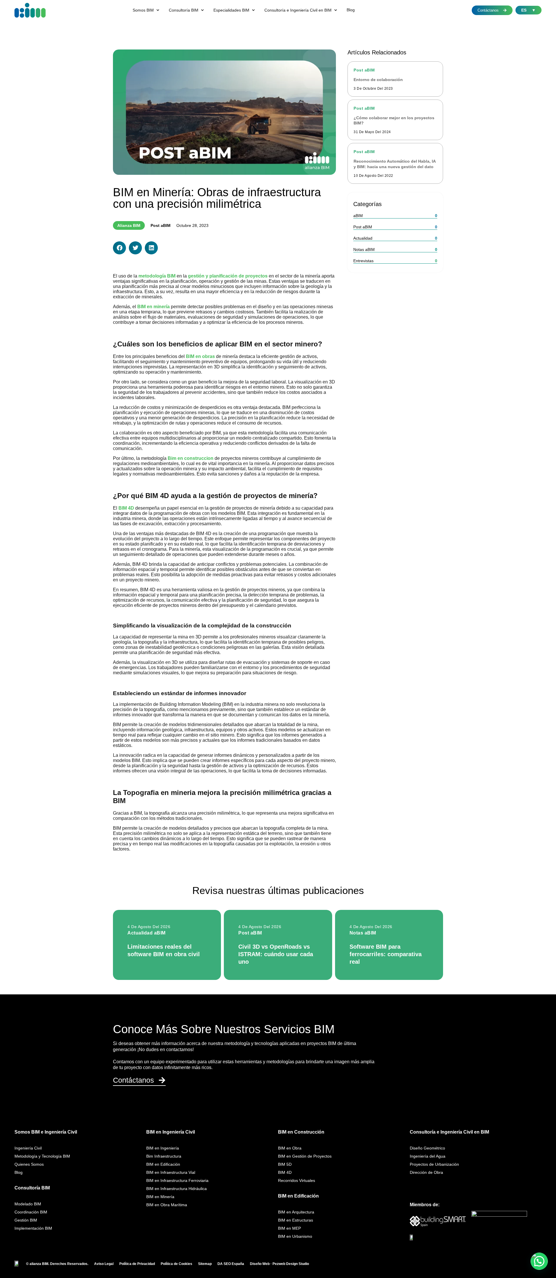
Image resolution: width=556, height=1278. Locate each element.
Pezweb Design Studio (290, 1264)
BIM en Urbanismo (295, 1236)
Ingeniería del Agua (427, 1156)
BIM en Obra (289, 1148)
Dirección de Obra (426, 1172)
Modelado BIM (27, 1204)
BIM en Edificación (163, 1164)
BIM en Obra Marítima (166, 1204)
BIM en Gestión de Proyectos (305, 1156)
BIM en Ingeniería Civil (170, 1132)
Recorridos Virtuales (296, 1180)
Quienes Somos (29, 1164)
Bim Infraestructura (163, 1156)
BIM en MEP (289, 1228)
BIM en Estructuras (295, 1220)
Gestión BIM (25, 1220)
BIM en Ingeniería (162, 1148)
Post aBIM (161, 225)
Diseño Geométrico (427, 1148)
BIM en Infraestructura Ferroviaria (177, 1180)
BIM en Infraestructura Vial (170, 1172)
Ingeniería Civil (28, 1148)
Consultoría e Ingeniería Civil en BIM (449, 1132)
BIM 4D (285, 1172)
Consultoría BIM (32, 1187)
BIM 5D (285, 1164)
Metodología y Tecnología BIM (42, 1156)
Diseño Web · (261, 1264)
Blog (18, 1172)
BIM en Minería (160, 1196)
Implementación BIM (33, 1228)
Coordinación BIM (30, 1212)
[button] (146, 10)
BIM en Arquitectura (296, 1212)
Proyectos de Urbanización (434, 1164)
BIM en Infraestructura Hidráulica (176, 1188)
